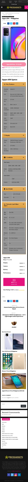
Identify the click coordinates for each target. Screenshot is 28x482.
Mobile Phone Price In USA (7, 435)
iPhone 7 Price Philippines (9, 371)
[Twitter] (12, 474)
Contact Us (15, 2)
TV (2, 446)
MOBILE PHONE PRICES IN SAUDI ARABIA (10, 439)
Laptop (3, 429)
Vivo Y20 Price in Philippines (9, 351)
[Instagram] (15, 474)
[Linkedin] (19, 474)
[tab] (14, 84)
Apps (3, 424)
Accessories (4, 422)
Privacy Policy (10, 2)
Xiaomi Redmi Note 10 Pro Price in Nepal (14, 308)
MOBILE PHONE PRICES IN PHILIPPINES (8, 16)
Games (3, 428)
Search (3, 404)
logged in (9, 397)
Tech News (4, 445)
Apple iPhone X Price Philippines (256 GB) (13, 391)
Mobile (3, 431)
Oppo (3, 67)
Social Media (4, 443)
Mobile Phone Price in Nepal (7, 433)
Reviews (3, 441)
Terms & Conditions (3, 2)
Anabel (4, 20)
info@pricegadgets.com (16, 471)
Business (3, 426)
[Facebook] (8, 474)
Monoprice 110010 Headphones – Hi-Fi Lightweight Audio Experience (14, 315)
